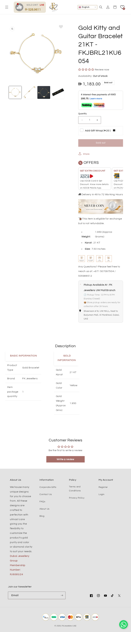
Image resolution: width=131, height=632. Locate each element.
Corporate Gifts (47, 487)
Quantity (82, 114)
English (85, 7)
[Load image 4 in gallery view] (58, 92)
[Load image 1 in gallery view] (15, 92)
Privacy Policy (76, 498)
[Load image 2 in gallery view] (29, 92)
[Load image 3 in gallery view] (43, 92)
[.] (20, 7)
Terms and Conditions (75, 489)
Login (101, 494)
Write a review (65, 459)
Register (103, 487)
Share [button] (86, 154)
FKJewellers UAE (69, 626)
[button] (6, 7)
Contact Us (45, 494)
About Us (44, 509)
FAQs (42, 501)
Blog (41, 516)
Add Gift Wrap (98, 130)
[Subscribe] (61, 595)
